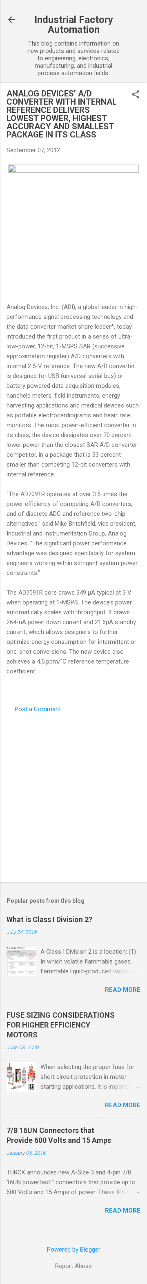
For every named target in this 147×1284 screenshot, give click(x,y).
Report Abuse (73, 1266)
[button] (135, 95)
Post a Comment (38, 709)
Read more (122, 989)
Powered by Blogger (73, 1249)
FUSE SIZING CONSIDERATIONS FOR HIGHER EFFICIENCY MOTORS (61, 1025)
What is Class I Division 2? (49, 919)
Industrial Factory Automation (73, 24)
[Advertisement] (73, 795)
